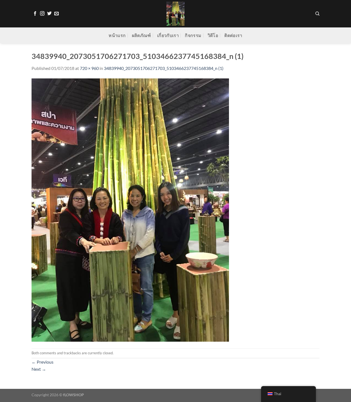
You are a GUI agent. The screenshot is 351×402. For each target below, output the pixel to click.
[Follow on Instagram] (42, 13)
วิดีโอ (213, 35)
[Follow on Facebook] (35, 13)
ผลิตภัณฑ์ (141, 35)
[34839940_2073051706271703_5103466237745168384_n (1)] (130, 209)
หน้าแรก (117, 35)
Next (39, 369)
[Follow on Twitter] (49, 13)
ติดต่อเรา (233, 35)
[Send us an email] (56, 13)
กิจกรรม (193, 35)
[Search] (317, 14)
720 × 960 (89, 68)
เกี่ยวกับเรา (168, 35)
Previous (42, 361)
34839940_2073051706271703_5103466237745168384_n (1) (163, 68)
